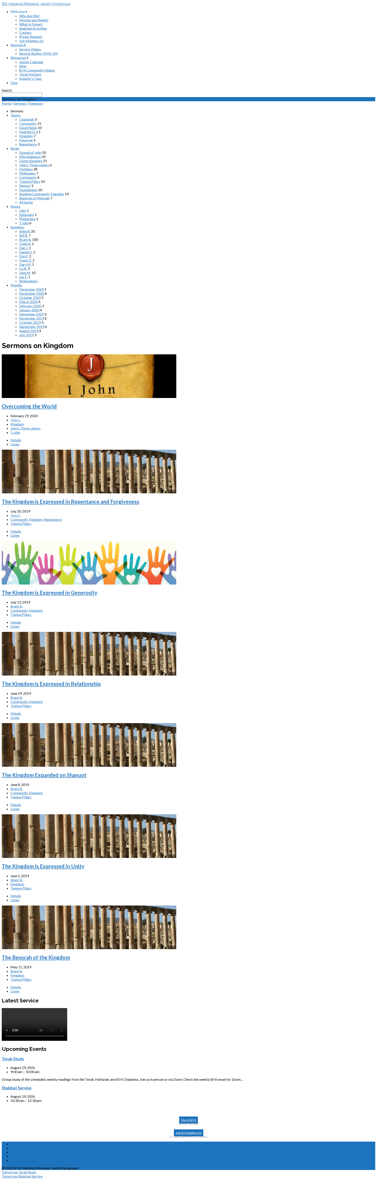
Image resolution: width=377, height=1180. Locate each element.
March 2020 (28, 302)
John (22, 210)
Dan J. (23, 248)
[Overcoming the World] (89, 396)
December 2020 (31, 289)
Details (15, 440)
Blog (22, 66)
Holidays (26, 169)
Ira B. (23, 268)
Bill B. (23, 235)
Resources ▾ (19, 57)
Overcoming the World (29, 406)
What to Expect (31, 24)
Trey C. (15, 420)
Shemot (25, 186)
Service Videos (30, 49)
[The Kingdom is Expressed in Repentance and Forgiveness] (89, 492)
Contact (25, 32)
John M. (25, 273)
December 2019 (31, 314)
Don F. (24, 256)
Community (28, 123)
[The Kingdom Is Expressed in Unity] (89, 856)
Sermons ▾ (18, 45)
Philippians (27, 173)
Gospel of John (30, 152)
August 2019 (28, 331)
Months (16, 285)
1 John (24, 223)
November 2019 (31, 318)
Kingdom (36, 103)
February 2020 (30, 306)
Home (6, 103)
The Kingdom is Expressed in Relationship (51, 684)
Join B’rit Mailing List (189, 1133)
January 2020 (29, 310)
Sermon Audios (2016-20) (38, 53)
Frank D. (25, 260)
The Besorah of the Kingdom (36, 957)
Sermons (20, 103)
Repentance (28, 144)
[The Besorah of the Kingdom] (89, 948)
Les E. (23, 277)
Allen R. (24, 231)
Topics (15, 115)
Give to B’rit (188, 1120)
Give (13, 83)
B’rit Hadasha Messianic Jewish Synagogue (36, 4)
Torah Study (13, 1059)
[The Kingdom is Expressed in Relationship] (89, 674)
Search (7, 90)
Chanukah (26, 119)
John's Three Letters (34, 165)
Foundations (28, 190)
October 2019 (30, 322)
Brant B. (25, 239)
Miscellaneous (30, 156)
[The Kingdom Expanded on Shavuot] (89, 765)
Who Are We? (29, 16)
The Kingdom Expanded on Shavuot (44, 775)
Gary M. (25, 264)
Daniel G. (26, 252)
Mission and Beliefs (33, 20)
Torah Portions (30, 74)
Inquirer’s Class (30, 78)
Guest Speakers (31, 161)
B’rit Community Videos (37, 70)
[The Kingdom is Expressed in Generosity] (89, 583)
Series (14, 148)
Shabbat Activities (33, 28)
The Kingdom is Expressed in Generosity (49, 592)
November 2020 (31, 293)
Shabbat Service (16, 1088)
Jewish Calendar (31, 62)
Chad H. (25, 244)
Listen (14, 444)
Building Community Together (41, 194)
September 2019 (31, 326)
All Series (26, 202)
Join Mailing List (31, 41)
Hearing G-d (28, 132)
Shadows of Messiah (34, 198)
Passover (26, 140)
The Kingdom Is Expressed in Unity (43, 866)
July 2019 (26, 335)
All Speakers (28, 281)
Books (15, 206)
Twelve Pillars (29, 181)
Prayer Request (30, 36)
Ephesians (26, 215)
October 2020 (30, 297)
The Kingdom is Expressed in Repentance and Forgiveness (70, 501)
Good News (28, 127)
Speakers (17, 227)
